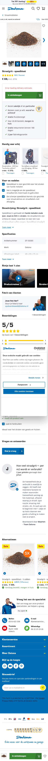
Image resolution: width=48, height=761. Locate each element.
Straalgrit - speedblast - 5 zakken (16, 579)
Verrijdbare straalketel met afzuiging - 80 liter (30, 167)
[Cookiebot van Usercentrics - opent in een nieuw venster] (34, 348)
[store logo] (16, 8)
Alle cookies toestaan (24, 391)
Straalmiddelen (11, 15)
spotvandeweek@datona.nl (16, 306)
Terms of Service (25, 700)
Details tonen (34, 378)
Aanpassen (23, 385)
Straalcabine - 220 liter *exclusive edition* (10, 167)
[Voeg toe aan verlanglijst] (43, 25)
